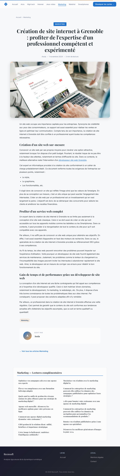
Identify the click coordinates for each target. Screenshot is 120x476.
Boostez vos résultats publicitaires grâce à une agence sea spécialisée (82, 422)
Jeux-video (50, 4)
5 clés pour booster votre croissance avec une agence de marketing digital (81, 402)
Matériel (72, 4)
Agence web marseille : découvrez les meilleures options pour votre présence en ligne (35, 409)
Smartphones (83, 4)
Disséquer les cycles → (104, 4)
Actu (22, 4)
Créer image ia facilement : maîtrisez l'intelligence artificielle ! (33, 433)
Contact (93, 461)
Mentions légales (96, 457)
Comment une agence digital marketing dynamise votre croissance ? (34, 418)
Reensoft (8, 454)
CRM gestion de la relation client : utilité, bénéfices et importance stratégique (35, 425)
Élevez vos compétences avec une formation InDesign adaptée (36, 389)
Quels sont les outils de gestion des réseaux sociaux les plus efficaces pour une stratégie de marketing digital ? (37, 398)
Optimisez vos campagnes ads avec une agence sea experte (37, 381)
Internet (40, 4)
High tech (31, 4)
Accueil (15, 4)
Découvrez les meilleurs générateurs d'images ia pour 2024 (82, 430)
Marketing (62, 4)
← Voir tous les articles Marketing (33, 351)
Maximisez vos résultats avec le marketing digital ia (80, 381)
